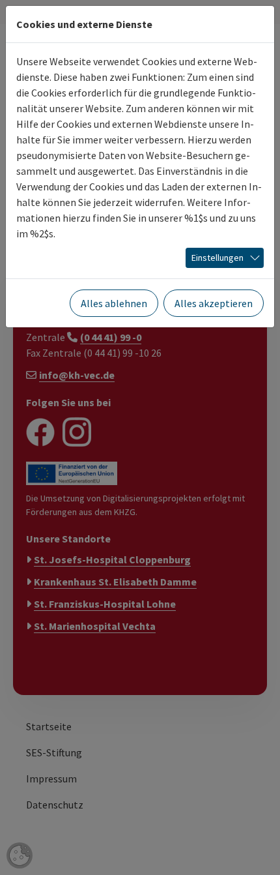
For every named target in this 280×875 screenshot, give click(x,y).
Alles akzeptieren (214, 303)
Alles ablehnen (114, 303)
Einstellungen (217, 257)
